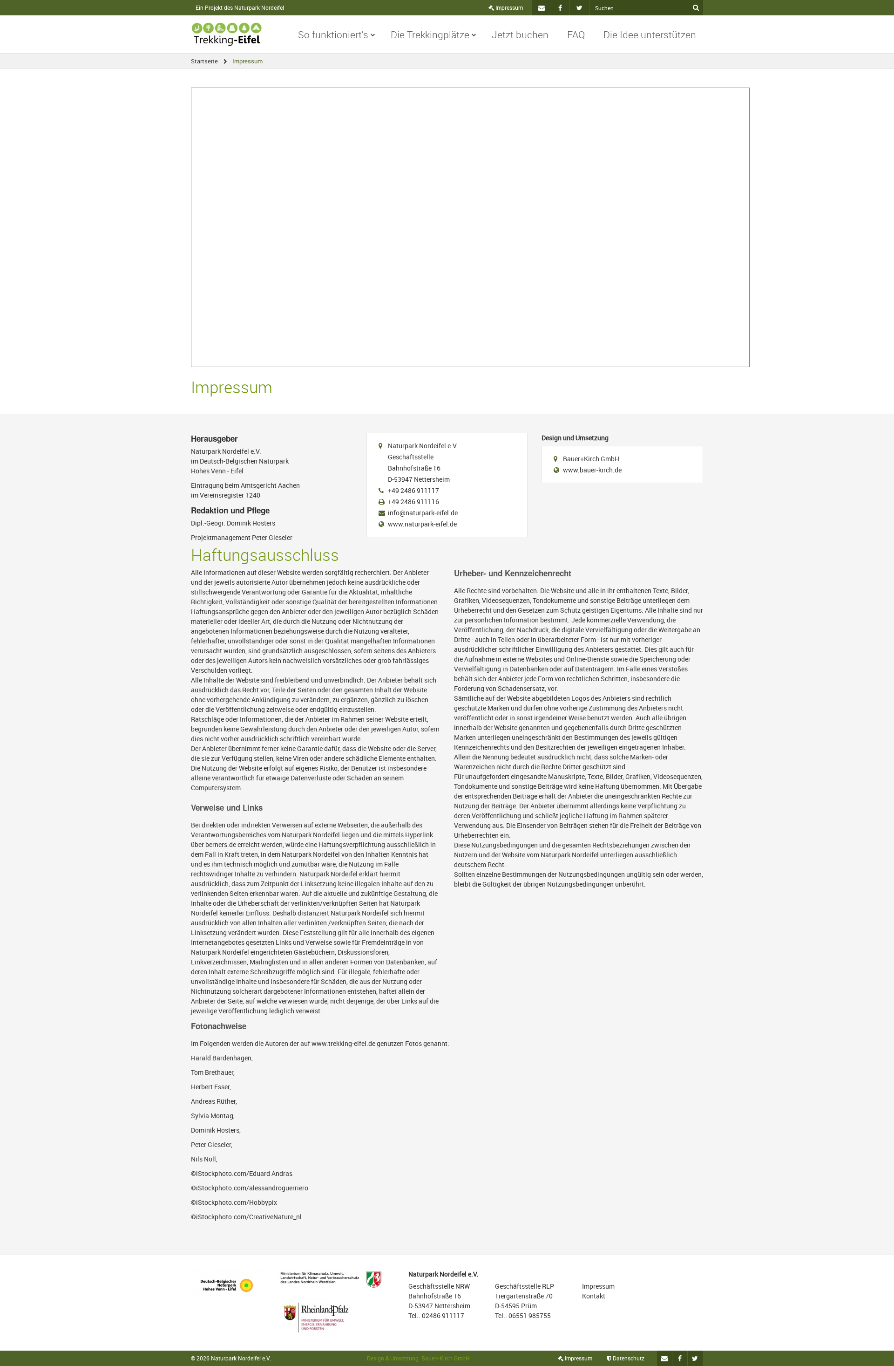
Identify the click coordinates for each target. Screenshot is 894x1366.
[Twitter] (579, 7)
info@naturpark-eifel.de (423, 512)
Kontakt (593, 1295)
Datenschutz (627, 1358)
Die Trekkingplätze (430, 34)
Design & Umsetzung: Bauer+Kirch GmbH (418, 1358)
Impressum (508, 7)
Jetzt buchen (520, 34)
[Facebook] (560, 7)
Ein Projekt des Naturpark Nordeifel (240, 7)
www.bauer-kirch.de (592, 469)
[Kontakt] (541, 7)
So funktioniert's (333, 34)
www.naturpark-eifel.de (422, 523)
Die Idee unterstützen (649, 34)
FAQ (576, 34)
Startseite (204, 61)
